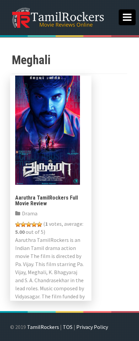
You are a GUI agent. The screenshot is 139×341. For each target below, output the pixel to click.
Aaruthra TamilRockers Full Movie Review (46, 201)
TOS (68, 327)
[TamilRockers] (57, 16)
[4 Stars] (34, 224)
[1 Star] (18, 224)
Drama (29, 213)
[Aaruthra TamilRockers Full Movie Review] (47, 129)
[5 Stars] (39, 224)
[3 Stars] (28, 224)
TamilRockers (43, 327)
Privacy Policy (92, 327)
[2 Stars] (23, 224)
